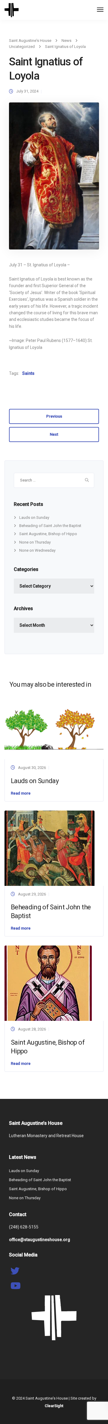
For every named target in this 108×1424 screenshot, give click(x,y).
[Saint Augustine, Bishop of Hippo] (48, 983)
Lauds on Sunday (34, 517)
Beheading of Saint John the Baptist (50, 525)
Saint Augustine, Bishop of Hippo (48, 534)
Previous (54, 416)
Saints (28, 373)
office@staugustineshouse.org (39, 1239)
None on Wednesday (37, 550)
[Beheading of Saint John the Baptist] (49, 847)
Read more (21, 793)
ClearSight (54, 1406)
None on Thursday (35, 542)
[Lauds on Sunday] (54, 728)
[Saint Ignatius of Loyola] (54, 178)
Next (54, 434)
